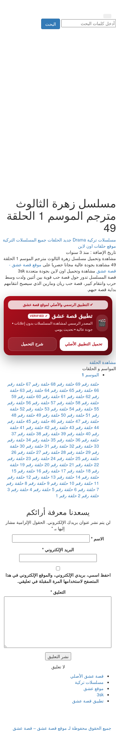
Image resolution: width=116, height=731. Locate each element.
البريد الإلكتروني (58, 549)
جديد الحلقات (58, 240)
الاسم (97, 538)
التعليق (58, 592)
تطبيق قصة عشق (88, 701)
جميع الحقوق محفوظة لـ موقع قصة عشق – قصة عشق (62, 728)
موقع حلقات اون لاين (97, 246)
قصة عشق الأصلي (87, 676)
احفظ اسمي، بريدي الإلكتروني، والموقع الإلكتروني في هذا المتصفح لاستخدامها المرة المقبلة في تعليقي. (58, 578)
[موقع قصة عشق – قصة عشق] (83, 5)
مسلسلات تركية (101, 240)
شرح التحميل (32, 344)
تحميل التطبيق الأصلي (83, 344)
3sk (100, 694)
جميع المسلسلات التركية (24, 240)
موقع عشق (94, 688)
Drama (78, 240)
